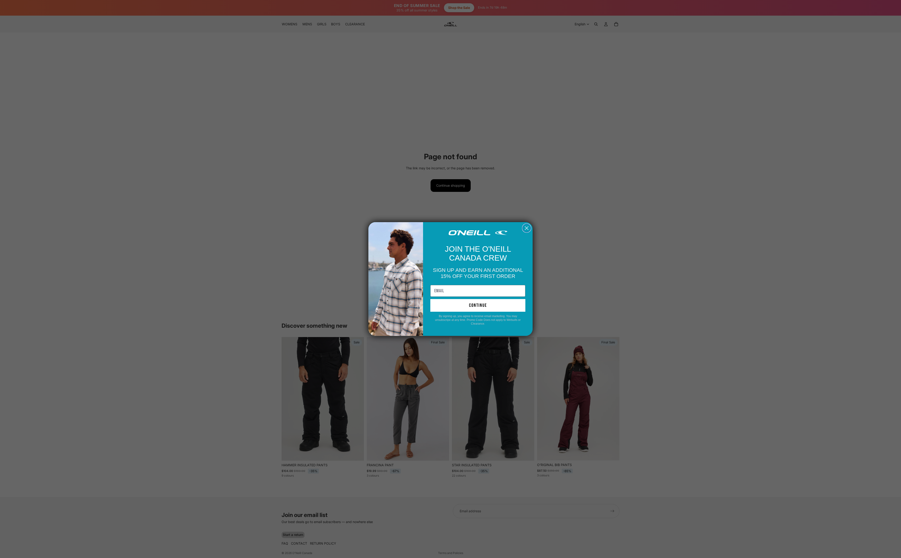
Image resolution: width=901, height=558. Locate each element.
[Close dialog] (527, 228)
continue (478, 305)
